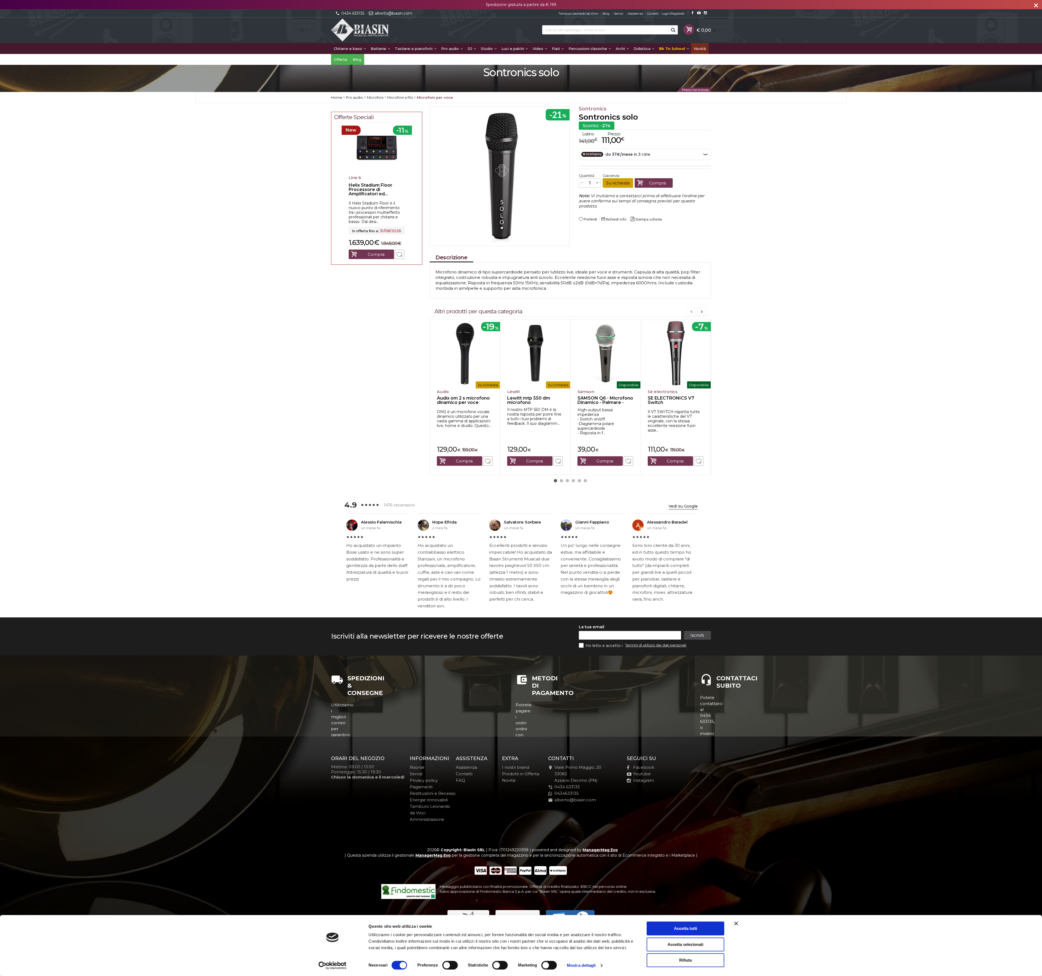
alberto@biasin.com (393, 13)
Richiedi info (614, 219)
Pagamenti (421, 786)
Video (538, 48)
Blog (606, 13)
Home (336, 97)
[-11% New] (377, 171)
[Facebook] (692, 13)
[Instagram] (705, 13)
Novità (700, 48)
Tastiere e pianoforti (414, 48)
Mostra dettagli (581, 965)
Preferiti (590, 219)
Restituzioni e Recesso (433, 793)
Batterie (379, 48)
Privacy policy (424, 780)
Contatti (653, 13)
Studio (487, 48)
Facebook (643, 767)
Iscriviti (697, 635)
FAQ (460, 780)
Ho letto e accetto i (605, 645)
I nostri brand (515, 767)
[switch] (450, 965)
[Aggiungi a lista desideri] (488, 461)
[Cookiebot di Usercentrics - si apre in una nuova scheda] (332, 965)
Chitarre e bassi (348, 48)
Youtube (642, 773)
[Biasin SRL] (360, 30)
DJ (470, 48)
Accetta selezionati (685, 944)
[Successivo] (701, 312)
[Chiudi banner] (736, 923)
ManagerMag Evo (600, 849)
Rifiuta (685, 960)
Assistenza (635, 13)
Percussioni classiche (588, 48)
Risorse (417, 767)
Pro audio (450, 48)
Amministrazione (427, 819)
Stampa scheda (648, 219)
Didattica (643, 48)
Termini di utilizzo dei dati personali (655, 645)
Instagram (643, 780)
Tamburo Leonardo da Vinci (578, 13)
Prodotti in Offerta (520, 773)
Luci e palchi (513, 48)
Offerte (340, 59)
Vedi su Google (683, 506)
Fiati (556, 48)
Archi (621, 48)
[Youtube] (699, 13)
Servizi (618, 13)
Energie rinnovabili (429, 799)
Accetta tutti (685, 928)
